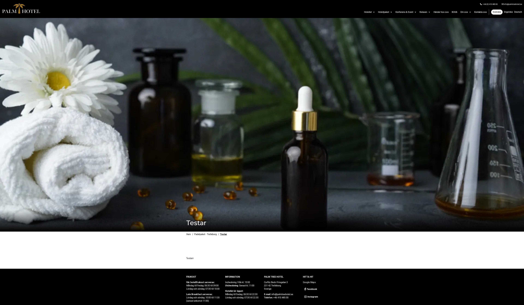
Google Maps (309, 282)
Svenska (497, 12)
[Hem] (21, 9)
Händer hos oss (441, 12)
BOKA (454, 12)
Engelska (508, 12)
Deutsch (518, 12)
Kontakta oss (480, 12)
